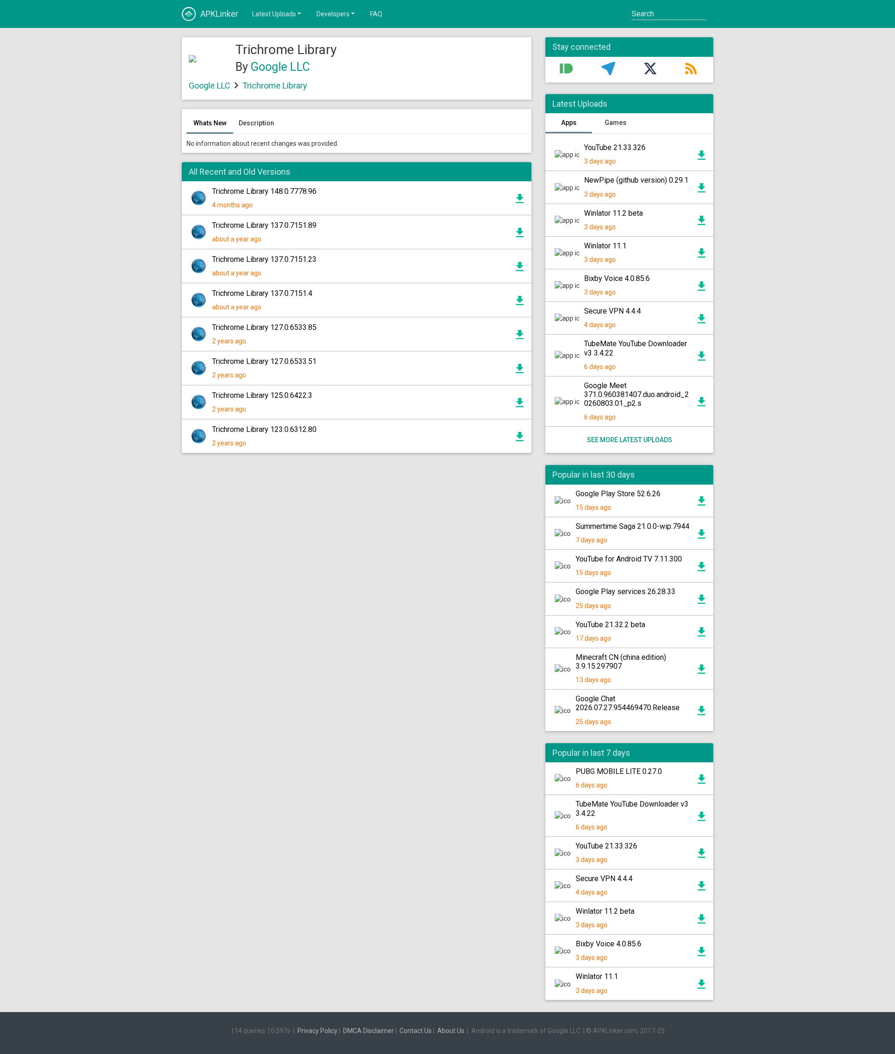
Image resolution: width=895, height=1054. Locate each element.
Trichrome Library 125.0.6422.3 (262, 395)
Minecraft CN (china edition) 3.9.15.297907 (621, 662)
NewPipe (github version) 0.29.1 (636, 180)
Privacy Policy (317, 1030)
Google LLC (280, 67)
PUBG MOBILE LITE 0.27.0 (619, 771)
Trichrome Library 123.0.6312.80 (264, 429)
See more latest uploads (629, 440)
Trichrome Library (274, 85)
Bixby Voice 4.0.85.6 (617, 278)
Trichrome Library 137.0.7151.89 (264, 225)
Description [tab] (256, 123)
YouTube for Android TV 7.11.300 (629, 558)
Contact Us (415, 1030)
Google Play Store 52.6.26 (618, 493)
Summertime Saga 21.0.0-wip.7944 (632, 526)
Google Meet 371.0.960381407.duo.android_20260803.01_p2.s (636, 394)
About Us (450, 1030)
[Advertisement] (356, 572)
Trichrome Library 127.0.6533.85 (264, 327)
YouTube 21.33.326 (615, 147)
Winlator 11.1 (605, 245)
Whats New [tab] (210, 123)
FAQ (376, 14)
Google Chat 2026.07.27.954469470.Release (628, 703)
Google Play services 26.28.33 (625, 591)
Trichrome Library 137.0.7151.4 (262, 293)
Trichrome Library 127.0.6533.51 (264, 361)
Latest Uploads (274, 14)
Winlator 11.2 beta (613, 213)
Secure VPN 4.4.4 (612, 311)
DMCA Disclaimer (368, 1030)
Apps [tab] (569, 122)
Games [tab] (615, 122)
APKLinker (219, 14)
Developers (333, 14)
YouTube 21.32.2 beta (610, 624)
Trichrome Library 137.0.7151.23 (264, 259)
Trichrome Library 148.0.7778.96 (264, 191)
